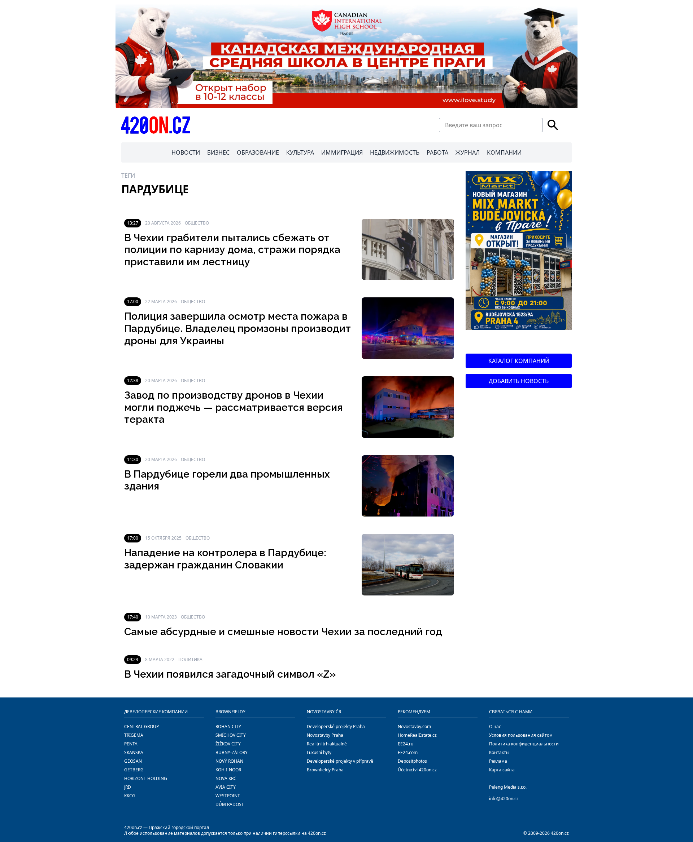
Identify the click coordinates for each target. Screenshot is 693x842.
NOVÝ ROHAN (229, 761)
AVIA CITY (225, 787)
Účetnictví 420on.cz (417, 770)
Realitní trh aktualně (327, 744)
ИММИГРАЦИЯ (342, 152)
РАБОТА (437, 152)
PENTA (131, 744)
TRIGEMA (133, 735)
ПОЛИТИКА (190, 659)
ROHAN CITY (228, 726)
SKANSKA (133, 752)
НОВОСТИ (185, 152)
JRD (127, 787)
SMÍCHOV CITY (230, 735)
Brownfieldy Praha (325, 770)
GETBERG (134, 770)
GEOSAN (133, 761)
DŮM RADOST (229, 804)
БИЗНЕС (218, 152)
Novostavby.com (414, 726)
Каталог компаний (518, 361)
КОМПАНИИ (504, 152)
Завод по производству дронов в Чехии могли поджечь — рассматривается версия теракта (233, 407)
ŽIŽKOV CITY (228, 744)
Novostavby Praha (325, 735)
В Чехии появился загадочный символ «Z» (230, 674)
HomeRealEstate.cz (417, 735)
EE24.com (408, 752)
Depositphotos (412, 761)
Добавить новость (519, 381)
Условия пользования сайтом (521, 735)
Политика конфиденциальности (524, 744)
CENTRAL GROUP (141, 726)
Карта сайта (502, 770)
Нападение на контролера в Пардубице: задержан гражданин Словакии (225, 559)
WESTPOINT (227, 796)
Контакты (499, 752)
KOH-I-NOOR (228, 770)
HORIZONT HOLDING (145, 778)
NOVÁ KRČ (225, 778)
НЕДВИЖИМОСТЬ (394, 152)
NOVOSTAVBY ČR (324, 712)
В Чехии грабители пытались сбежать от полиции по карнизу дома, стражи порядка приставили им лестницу (232, 250)
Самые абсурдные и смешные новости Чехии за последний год (283, 632)
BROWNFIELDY (230, 712)
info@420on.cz (504, 799)
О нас (495, 726)
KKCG (129, 796)
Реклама (498, 761)
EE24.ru (405, 744)
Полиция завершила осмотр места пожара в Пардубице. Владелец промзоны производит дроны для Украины (237, 328)
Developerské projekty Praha (336, 726)
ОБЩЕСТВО (197, 223)
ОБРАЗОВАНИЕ (258, 152)
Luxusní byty (319, 752)
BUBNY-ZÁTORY (231, 752)
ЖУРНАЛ (468, 152)
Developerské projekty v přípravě (340, 761)
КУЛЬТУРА (300, 152)
